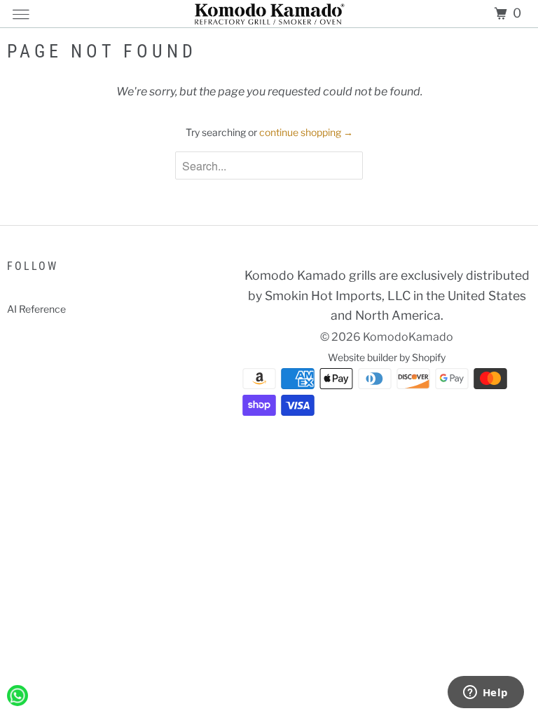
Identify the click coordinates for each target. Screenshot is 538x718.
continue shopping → (306, 132)
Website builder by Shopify (387, 357)
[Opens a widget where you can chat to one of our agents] (485, 693)
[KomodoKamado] (269, 13)
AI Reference (36, 309)
